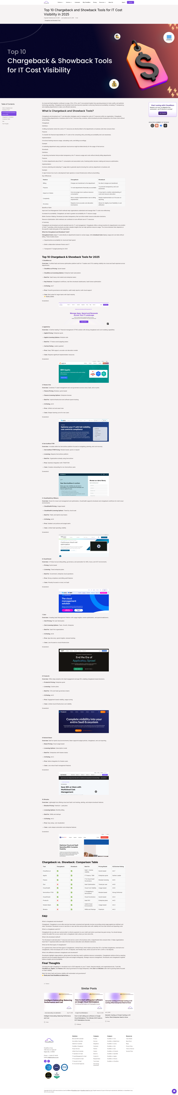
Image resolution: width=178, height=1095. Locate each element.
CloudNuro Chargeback (77, 1046)
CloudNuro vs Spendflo (112, 1053)
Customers (77, 2)
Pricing (95, 2)
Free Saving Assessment (96, 1064)
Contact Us (95, 1056)
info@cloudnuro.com (52, 1057)
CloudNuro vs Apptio (112, 1056)
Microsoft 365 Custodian (77, 1038)
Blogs (127, 1043)
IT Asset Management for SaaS (79, 1056)
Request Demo (96, 1058)
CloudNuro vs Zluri (111, 1046)
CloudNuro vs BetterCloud (113, 1041)
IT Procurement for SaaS (78, 1058)
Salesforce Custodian (77, 1043)
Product (95, 1038)
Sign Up (130, 2)
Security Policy (129, 1051)
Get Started (162, 113)
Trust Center (96, 1061)
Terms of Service (130, 1048)
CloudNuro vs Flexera (112, 1058)
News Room (129, 1041)
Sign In (123, 2)
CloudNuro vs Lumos (112, 1043)
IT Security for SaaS (76, 1061)
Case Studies (129, 1038)
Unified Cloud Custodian (77, 1051)
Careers (95, 1051)
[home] (46, 2)
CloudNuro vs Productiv (112, 1051)
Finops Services (76, 1048)
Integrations (96, 1043)
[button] (60, 2)
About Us (111, 2)
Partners (95, 1048)
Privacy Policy (129, 1046)
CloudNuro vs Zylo (111, 1048)
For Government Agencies (78, 1063)
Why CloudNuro (86, 2)
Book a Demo (50, 296)
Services (95, 1041)
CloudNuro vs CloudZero (113, 1061)
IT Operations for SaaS (77, 1053)
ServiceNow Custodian (77, 1041)
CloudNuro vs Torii (111, 1038)
